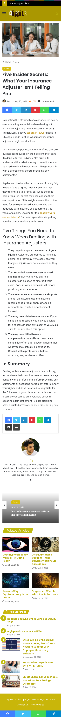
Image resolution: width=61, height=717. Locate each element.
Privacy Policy (37, 704)
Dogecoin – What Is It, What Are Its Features (45, 593)
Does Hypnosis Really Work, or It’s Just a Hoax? (15, 558)
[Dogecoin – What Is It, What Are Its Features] (45, 580)
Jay (8, 101)
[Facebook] (8, 420)
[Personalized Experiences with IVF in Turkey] (11, 667)
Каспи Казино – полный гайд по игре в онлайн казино (30, 513)
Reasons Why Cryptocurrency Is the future (15, 594)
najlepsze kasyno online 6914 (24, 631)
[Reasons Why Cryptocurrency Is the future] (15, 580)
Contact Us (22, 704)
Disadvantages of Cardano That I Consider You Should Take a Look (44, 559)
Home (7, 62)
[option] (30, 505)
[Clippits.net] (17, 13)
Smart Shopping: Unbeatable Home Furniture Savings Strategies (40, 680)
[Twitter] (16, 420)
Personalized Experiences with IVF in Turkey (38, 664)
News (16, 62)
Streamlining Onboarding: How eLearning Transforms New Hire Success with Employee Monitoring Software (39, 646)
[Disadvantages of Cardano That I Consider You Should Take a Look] (45, 544)
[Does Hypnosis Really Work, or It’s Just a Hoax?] (15, 544)
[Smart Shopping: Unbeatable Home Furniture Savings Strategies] (11, 681)
